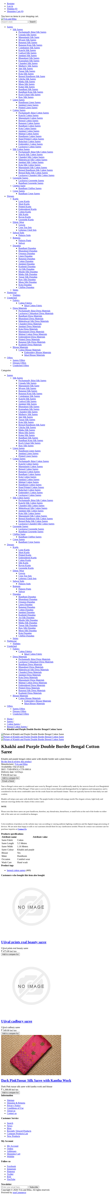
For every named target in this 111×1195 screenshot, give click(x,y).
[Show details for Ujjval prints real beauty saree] (31, 936)
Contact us (12, 1113)
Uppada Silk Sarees (27, 34)
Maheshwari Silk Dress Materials (33, 321)
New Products (13, 1136)
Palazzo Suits (24, 235)
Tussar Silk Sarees (26, 71)
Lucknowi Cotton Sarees (29, 146)
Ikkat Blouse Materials (34, 355)
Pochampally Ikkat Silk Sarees (32, 32)
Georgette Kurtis (26, 219)
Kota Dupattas (25, 284)
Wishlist (10, 1156)
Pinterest (11, 1171)
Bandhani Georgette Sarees (30, 183)
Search (10, 1123)
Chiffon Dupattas (26, 287)
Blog (9, 1128)
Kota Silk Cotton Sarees (29, 165)
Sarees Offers (19, 360)
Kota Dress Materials (28, 329)
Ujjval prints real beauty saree (23, 942)
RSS (9, 1176)
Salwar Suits (18, 232)
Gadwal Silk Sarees (27, 53)
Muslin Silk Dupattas (28, 271)
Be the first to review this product (16, 761)
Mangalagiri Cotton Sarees (30, 118)
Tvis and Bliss (21, 764)
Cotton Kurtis (24, 212)
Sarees (10, 27)
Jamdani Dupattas (26, 264)
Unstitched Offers (21, 365)
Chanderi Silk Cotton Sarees (31, 157)
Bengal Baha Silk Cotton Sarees (33, 172)
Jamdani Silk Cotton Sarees (31, 162)
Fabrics (16, 300)
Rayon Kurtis (24, 217)
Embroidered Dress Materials (31, 337)
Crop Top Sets (25, 227)
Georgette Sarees (20, 178)
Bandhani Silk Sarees (28, 89)
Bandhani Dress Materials (30, 316)
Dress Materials (20, 308)
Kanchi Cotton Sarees (28, 115)
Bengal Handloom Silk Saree (31, 76)
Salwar (21, 243)
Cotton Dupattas (25, 261)
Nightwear (12, 292)
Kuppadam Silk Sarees (28, 60)
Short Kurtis (24, 204)
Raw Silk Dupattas (27, 279)
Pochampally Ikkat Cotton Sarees (33, 113)
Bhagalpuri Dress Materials (30, 318)
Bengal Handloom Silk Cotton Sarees (35, 170)
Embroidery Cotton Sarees (30, 144)
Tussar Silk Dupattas (27, 277)
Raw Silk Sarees (26, 97)
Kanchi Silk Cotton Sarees (30, 154)
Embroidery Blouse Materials (37, 352)
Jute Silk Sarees (25, 68)
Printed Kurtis (24, 206)
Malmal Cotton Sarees (28, 133)
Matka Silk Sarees (26, 81)
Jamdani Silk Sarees (27, 55)
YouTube (11, 1179)
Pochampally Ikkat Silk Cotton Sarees (35, 152)
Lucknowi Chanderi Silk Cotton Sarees (36, 175)
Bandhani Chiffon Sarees (29, 188)
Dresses (10, 196)
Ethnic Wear (18, 222)
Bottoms (16, 238)
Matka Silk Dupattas (27, 274)
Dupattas (17, 245)
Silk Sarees (18, 29)
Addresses (11, 1151)
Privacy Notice (14, 1105)
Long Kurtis (24, 201)
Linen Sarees (19, 100)
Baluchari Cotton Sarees (29, 141)
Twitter (10, 1174)
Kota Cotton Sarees (27, 128)
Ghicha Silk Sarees (27, 79)
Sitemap (10, 1100)
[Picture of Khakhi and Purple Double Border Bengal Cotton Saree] (32, 737)
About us (11, 1110)
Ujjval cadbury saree (16, 1021)
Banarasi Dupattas (26, 258)
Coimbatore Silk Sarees (29, 47)
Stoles (15, 290)
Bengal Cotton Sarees (28, 120)
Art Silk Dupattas (26, 269)
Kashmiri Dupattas (27, 266)
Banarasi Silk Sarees (27, 42)
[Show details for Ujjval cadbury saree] (31, 1015)
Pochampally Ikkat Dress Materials (34, 311)
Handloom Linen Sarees (29, 102)
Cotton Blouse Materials (29, 350)
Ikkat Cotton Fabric (33, 305)
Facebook (11, 1166)
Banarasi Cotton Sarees (29, 123)
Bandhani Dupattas (27, 248)
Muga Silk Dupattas (27, 282)
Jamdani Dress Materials (29, 326)
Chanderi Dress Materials (30, 324)
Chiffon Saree (19, 186)
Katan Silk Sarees (26, 87)
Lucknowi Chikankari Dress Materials (35, 313)
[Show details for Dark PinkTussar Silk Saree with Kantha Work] (31, 1074)
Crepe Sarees (19, 191)
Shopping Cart (13, 1154)
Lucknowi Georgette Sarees (31, 180)
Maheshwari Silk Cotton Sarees (32, 159)
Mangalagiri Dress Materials (31, 331)
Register (10, 3)
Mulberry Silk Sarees (28, 66)
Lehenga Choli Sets (27, 230)
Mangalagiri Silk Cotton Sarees (32, 167)
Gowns (21, 225)
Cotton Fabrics (25, 303)
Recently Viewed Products (19, 1131)
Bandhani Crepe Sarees (29, 193)
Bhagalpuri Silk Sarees (28, 58)
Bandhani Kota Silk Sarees (30, 92)
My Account (12, 1146)
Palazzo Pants (24, 240)
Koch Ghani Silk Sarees (29, 94)
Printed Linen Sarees (27, 107)
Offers (10, 357)
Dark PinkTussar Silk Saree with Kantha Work (36, 1080)
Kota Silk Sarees (26, 73)
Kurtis (15, 199)
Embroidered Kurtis (27, 209)
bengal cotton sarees (16, 870)
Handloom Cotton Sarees (29, 136)
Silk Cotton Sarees (21, 149)
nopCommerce (19, 1192)
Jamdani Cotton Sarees (28, 131)
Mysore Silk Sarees (27, 40)
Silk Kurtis (23, 214)
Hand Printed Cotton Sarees (31, 139)
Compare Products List (17, 1133)
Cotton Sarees (19, 110)
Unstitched (12, 298)
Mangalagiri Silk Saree (28, 37)
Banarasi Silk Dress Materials (31, 342)
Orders (10, 1148)
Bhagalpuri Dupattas (27, 251)
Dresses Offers (19, 363)
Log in (10, 6)
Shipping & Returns (16, 1103)
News (9, 1126)
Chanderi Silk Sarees (28, 63)
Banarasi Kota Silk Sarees (30, 45)
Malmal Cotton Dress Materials (32, 334)
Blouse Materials (20, 347)
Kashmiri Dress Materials (30, 344)
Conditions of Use (15, 1108)
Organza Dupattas (26, 253)
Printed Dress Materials (29, 339)
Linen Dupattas (25, 256)
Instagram (11, 1169)
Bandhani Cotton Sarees (29, 126)
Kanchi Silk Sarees (27, 50)
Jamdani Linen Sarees (28, 105)
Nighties (16, 295)
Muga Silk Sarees (26, 84)
